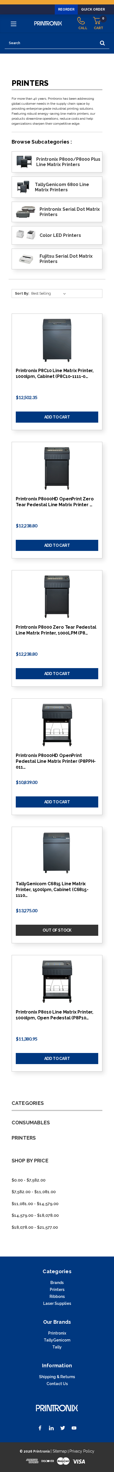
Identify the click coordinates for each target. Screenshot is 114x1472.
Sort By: (22, 293)
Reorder (66, 9)
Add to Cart (57, 417)
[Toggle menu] (14, 23)
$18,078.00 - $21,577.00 (35, 1227)
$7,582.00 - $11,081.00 (34, 1191)
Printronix (57, 1333)
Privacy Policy (81, 1451)
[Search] (102, 43)
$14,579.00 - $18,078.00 (35, 1215)
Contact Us (57, 1383)
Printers (24, 1138)
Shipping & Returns (57, 1377)
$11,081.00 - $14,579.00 (35, 1203)
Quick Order (93, 9)
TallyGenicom (57, 1340)
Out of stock (57, 930)
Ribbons (57, 1296)
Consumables (31, 1122)
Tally (57, 1347)
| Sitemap (59, 1451)
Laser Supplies (57, 1303)
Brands (57, 1282)
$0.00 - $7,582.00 (28, 1180)
